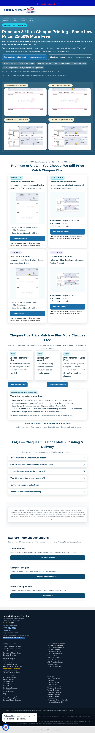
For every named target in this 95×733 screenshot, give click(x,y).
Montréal (33, 711)
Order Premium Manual (60, 232)
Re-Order (87, 716)
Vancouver (14, 711)
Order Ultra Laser (18, 313)
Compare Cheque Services (12, 700)
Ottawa (44, 711)
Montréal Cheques (54, 694)
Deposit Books (8, 686)
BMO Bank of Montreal (55, 654)
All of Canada (68, 711)
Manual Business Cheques (12, 649)
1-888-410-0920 (49, 4)
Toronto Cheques (53, 690)
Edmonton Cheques (54, 692)
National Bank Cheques (55, 658)
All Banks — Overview (55, 645)
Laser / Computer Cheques (12, 647)
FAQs (31, 20)
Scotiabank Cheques (54, 651)
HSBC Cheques (53, 664)
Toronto (20, 711)
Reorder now (48, 595)
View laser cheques (47, 557)
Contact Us (7, 631)
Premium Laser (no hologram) (24, 57)
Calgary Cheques (53, 696)
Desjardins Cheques (54, 660)
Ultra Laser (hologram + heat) (70, 57)
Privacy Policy (52, 684)
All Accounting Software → (12, 668)
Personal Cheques (9, 659)
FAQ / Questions (8, 691)
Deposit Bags (7, 684)
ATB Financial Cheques (55, 662)
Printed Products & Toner (11, 672)
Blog (4, 694)
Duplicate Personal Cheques (12, 661)
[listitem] (47, 458)
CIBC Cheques (52, 656)
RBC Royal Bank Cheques (56, 647)
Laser (15, 20)
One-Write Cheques (9, 655)
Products (6, 20)
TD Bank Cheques (54, 649)
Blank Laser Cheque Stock (12, 653)
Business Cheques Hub (55, 702)
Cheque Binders (8, 682)
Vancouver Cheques (54, 688)
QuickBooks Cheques (10, 664)
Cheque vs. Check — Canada (57, 700)
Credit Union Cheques (55, 666)
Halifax (61, 711)
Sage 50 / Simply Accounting (12, 666)
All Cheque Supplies (9, 677)
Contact (79, 716)
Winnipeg (50, 711)
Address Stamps (8, 679)
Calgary (38, 711)
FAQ (83, 716)
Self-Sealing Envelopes (10, 688)
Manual (23, 20)
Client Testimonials (54, 678)
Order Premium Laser (19, 238)
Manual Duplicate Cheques (12, 651)
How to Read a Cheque (10, 696)
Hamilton (56, 711)
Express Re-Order (54, 682)
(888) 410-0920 (9, 628)
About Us (51, 676)
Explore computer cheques (47, 576)
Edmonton (26, 711)
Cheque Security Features (11, 698)
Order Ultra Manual (59, 307)
